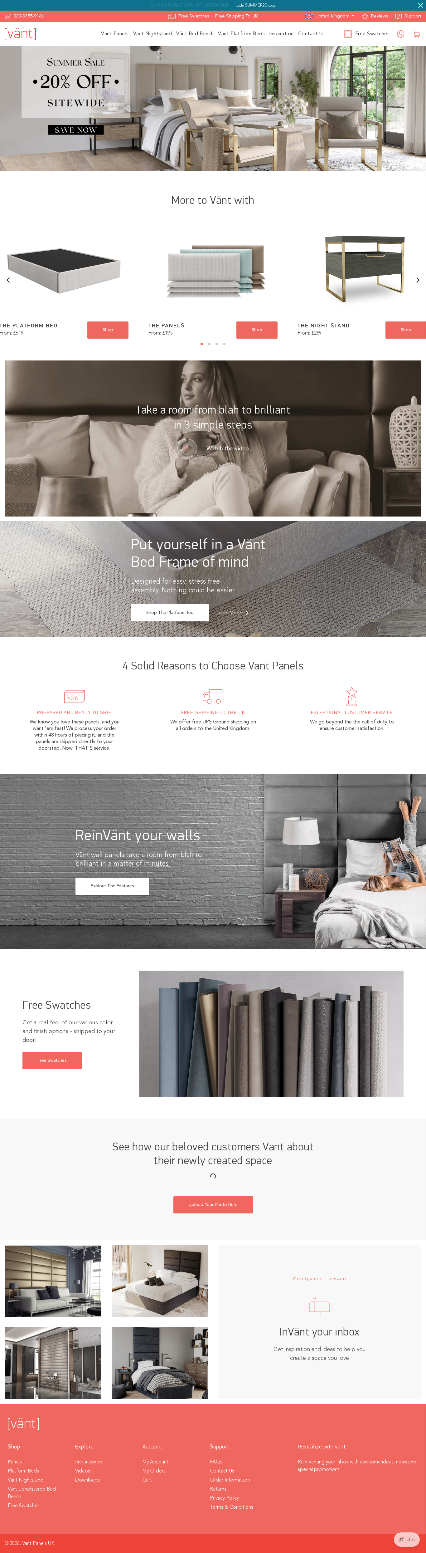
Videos (82, 1471)
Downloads (87, 1480)
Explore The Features (112, 886)
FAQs (216, 1462)
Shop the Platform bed (170, 612)
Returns (218, 1489)
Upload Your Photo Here (213, 1205)
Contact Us (222, 1471)
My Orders (154, 1471)
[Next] (417, 280)
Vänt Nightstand (25, 1480)
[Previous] (8, 280)
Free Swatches (52, 1060)
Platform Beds (23, 1471)
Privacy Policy (224, 1498)
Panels (15, 1462)
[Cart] (417, 34)
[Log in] (401, 34)
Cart (147, 1480)
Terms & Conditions (231, 1507)
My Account (155, 1462)
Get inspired (88, 1462)
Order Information (230, 1480)
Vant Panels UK (38, 1543)
